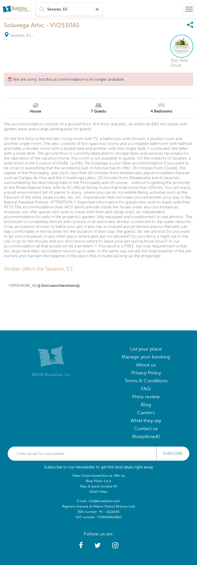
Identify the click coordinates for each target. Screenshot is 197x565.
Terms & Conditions (146, 381)
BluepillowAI (146, 436)
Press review (146, 397)
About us (146, 365)
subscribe (173, 453)
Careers (146, 412)
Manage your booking (146, 357)
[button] (81, 545)
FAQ (146, 389)
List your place (146, 349)
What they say (146, 420)
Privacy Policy (146, 373)
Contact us (146, 428)
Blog (146, 404)
